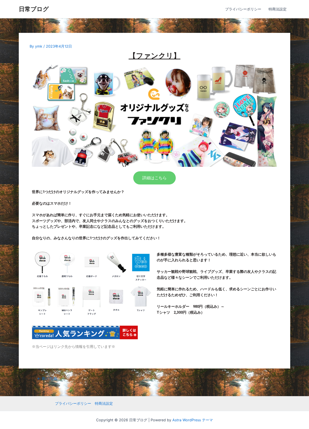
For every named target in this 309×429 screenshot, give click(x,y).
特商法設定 (278, 9)
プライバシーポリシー (243, 9)
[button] (154, 177)
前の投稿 (47, 378)
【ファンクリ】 (155, 55)
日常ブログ (34, 8)
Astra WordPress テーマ (192, 420)
